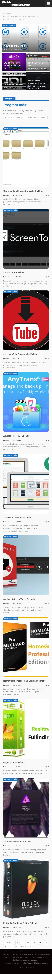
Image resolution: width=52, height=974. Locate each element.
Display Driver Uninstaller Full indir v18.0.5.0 (13, 85)
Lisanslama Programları (37, 117)
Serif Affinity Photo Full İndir (17, 841)
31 (6, 947)
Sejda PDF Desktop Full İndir (17, 517)
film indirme (29, 967)
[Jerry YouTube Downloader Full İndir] (26, 320)
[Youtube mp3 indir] (26, 38)
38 (16, 947)
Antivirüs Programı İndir (14, 117)
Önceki (9, 943)
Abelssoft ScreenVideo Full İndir (19, 599)
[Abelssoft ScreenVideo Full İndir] (26, 565)
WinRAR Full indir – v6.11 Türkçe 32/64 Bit (13, 66)
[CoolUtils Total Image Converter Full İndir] (26, 157)
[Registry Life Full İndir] (26, 729)
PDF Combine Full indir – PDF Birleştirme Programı (37, 66)
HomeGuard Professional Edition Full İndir (24, 681)
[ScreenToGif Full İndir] (26, 239)
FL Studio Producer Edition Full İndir (20, 923)
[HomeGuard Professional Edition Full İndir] (26, 647)
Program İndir (9, 25)
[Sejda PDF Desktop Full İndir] (26, 484)
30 (45, 943)
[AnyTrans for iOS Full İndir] (26, 402)
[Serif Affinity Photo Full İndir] (26, 808)
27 (28, 943)
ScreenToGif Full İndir (14, 272)
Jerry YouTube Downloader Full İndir (21, 354)
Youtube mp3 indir (14, 45)
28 (34, 943)
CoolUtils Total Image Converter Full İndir (23, 191)
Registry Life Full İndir (14, 762)
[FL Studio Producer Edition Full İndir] (26, 889)
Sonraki (25, 947)
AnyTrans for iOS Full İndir (16, 436)
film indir (21, 967)
